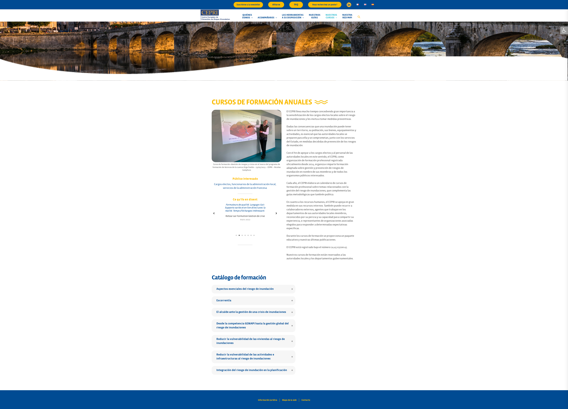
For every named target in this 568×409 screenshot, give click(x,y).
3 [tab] (242, 235)
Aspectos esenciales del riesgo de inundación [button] (245, 289)
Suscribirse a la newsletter (248, 5)
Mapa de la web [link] (289, 400)
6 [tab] (251, 235)
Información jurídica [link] (267, 400)
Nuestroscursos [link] (331, 16)
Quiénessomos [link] (247, 16)
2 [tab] (239, 235)
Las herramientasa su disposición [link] (293, 16)
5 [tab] (248, 235)
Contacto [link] (305, 400)
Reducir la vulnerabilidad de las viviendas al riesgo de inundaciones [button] (250, 341)
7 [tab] (253, 235)
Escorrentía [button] (223, 300)
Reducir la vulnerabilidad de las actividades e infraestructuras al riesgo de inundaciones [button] (245, 356)
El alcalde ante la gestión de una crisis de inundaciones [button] (251, 312)
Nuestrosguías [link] (314, 16)
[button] (213, 213)
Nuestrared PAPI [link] (347, 16)
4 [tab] (245, 235)
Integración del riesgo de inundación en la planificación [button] (251, 370)
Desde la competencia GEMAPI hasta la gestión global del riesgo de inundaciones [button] (252, 325)
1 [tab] (236, 235)
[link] (564, 30)
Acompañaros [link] (266, 17)
